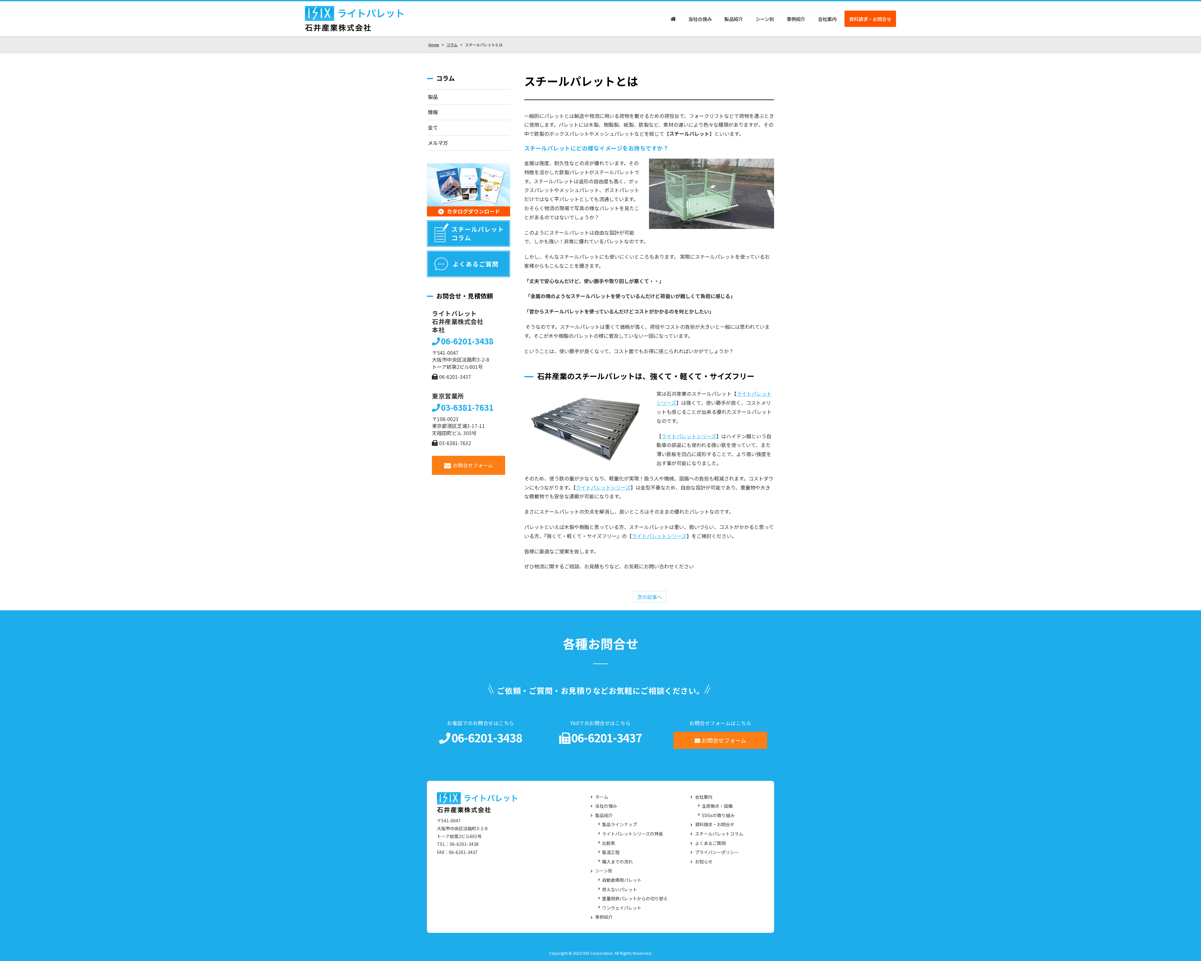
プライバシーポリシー (717, 852)
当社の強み (700, 19)
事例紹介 (796, 19)
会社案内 (827, 19)
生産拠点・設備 (717, 806)
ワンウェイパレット (621, 908)
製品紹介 (733, 19)
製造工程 (611, 852)
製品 (433, 96)
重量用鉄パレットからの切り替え (635, 899)
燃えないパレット (619, 889)
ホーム (601, 797)
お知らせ (703, 862)
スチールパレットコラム (719, 834)
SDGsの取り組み (718, 815)
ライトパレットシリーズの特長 (632, 834)
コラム (445, 78)
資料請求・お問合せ (870, 19)
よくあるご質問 (710, 843)
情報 (433, 112)
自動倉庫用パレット (621, 880)
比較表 (608, 843)
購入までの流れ (617, 862)
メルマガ (438, 142)
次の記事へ (649, 597)
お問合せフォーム (473, 465)
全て (433, 127)
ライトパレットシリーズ (688, 436)
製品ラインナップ (619, 824)
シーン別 (765, 19)
